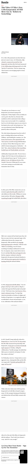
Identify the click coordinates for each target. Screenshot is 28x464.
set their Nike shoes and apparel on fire (16, 253)
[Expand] (21, 451)
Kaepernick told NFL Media (13, 284)
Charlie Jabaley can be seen (17, 150)
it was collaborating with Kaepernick (10, 66)
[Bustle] (4, 2)
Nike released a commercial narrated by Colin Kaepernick (13, 62)
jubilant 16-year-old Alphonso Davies (10, 160)
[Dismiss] (26, 451)
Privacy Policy (3, 460)
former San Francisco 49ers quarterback (11, 139)
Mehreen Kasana (5, 52)
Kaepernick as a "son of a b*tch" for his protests (13, 341)
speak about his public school (14, 192)
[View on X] (14, 178)
